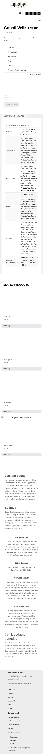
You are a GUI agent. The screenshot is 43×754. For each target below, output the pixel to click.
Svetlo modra (30, 148)
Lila (28, 150)
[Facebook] (31, 13)
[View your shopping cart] (21, 14)
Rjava (26, 138)
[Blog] (35, 13)
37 (27, 129)
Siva (34, 141)
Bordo (34, 162)
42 (24, 132)
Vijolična (34, 150)
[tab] (14, 116)
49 (27, 134)
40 (34, 129)
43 (27, 132)
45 (32, 132)
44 (29, 132)
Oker (22, 254)
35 (21, 129)
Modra (22, 237)
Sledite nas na (14, 733)
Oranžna (30, 157)
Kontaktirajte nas (15, 672)
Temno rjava (24, 227)
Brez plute (24, 258)
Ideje (10, 97)
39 (32, 129)
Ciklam (29, 155)
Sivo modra (29, 143)
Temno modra (25, 145)
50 (29, 134)
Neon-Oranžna (31, 244)
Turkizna (23, 150)
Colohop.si (12, 689)
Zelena (28, 242)
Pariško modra (31, 237)
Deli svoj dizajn (12, 104)
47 (21, 134)
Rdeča (28, 162)
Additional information (14, 116)
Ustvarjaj (6, 326)
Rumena (23, 157)
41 (21, 132)
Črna (22, 143)
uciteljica (8, 99)
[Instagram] (27, 13)
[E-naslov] (39, 13)
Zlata (26, 254)
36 (24, 129)
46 (34, 132)
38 (29, 129)
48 (24, 134)
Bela (22, 222)
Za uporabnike (14, 713)
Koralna (23, 155)
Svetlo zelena (25, 160)
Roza (34, 153)
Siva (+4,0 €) (27, 260)
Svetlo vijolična (25, 153)
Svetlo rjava (32, 222)
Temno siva (28, 230)
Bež (21, 138)
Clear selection (35, 75)
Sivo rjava (28, 141)
